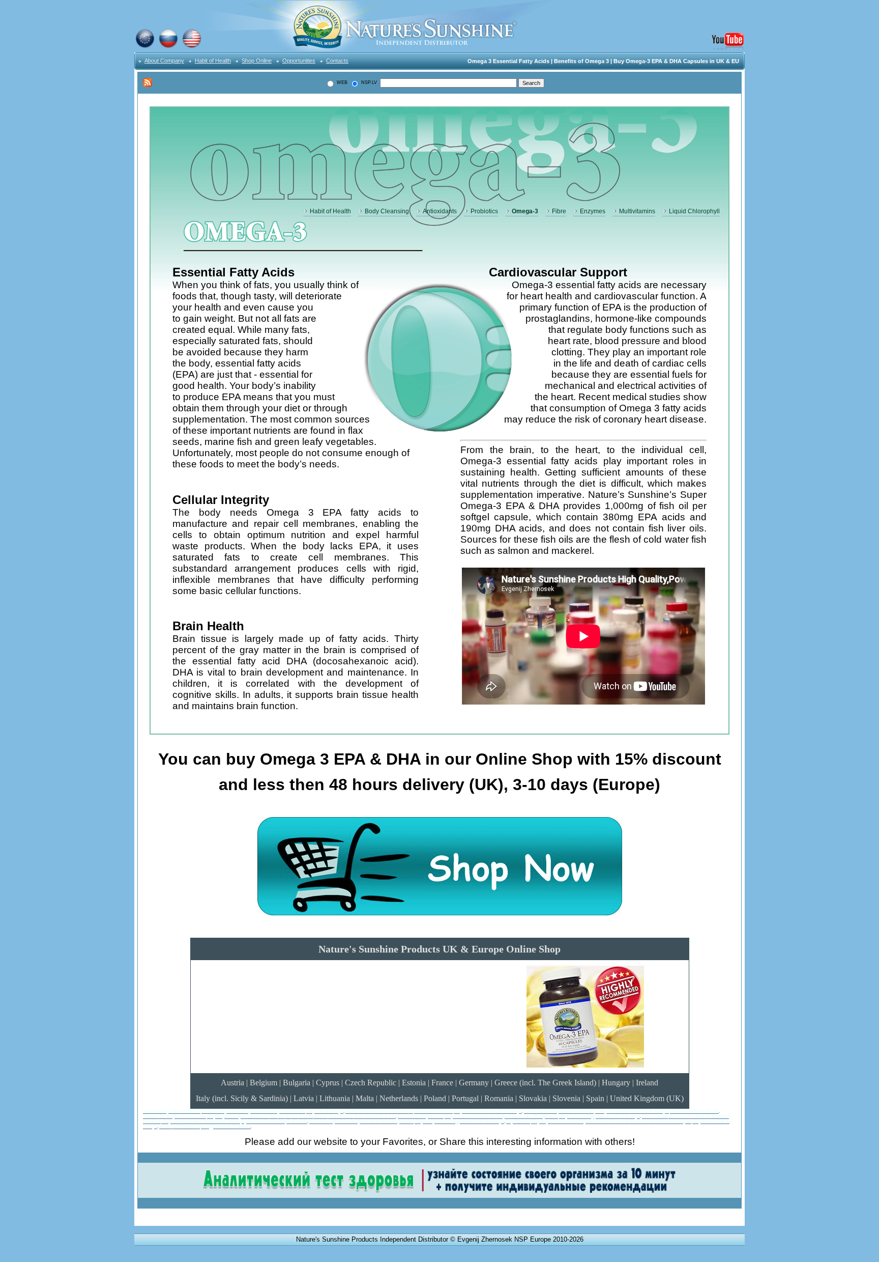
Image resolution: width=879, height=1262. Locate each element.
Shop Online (257, 61)
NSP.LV (368, 82)
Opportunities (298, 61)
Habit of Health (213, 61)
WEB (341, 82)
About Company (164, 61)
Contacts (337, 61)
